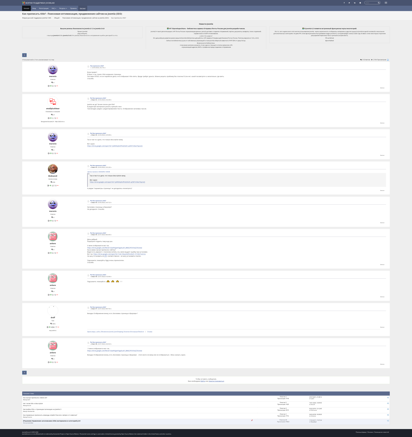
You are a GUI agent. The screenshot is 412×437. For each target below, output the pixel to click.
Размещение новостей (381, 432)
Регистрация (43, 8)
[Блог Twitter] (349, 3)
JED (106, 256)
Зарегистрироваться (216, 381)
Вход (34, 8)
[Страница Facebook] (344, 3)
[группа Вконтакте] (354, 3)
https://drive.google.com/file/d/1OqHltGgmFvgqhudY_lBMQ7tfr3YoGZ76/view (114, 248)
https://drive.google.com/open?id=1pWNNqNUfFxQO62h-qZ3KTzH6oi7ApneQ (114, 146)
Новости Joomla (206, 24)
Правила (73, 8)
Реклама (370, 432)
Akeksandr (52, 176)
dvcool (29, 405)
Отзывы (149, 331)
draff (53, 317)
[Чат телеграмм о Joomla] (360, 3)
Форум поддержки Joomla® (40, 3)
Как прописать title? (97, 66)
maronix (52, 76)
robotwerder (31, 411)
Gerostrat (314, 410)
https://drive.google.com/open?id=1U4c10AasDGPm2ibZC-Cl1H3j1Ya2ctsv (119, 254)
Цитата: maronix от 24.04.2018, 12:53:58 (99, 172)
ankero (53, 243)
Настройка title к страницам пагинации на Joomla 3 (42, 409)
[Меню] (386, 2)
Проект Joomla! (82, 31)
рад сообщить (82, 33)
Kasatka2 (314, 422)
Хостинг (83, 8)
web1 (28, 400)
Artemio (29, 417)
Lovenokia (30, 423)
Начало (26, 8)
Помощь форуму (361, 432)
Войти (203, 381)
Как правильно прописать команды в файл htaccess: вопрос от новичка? (50, 415)
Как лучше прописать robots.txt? (35, 398)
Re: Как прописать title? (98, 98)
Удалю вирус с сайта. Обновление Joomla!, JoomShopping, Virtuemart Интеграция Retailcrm (115, 331)
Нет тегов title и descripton (33, 403)
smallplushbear (53, 108)
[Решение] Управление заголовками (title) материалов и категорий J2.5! (51, 421)
